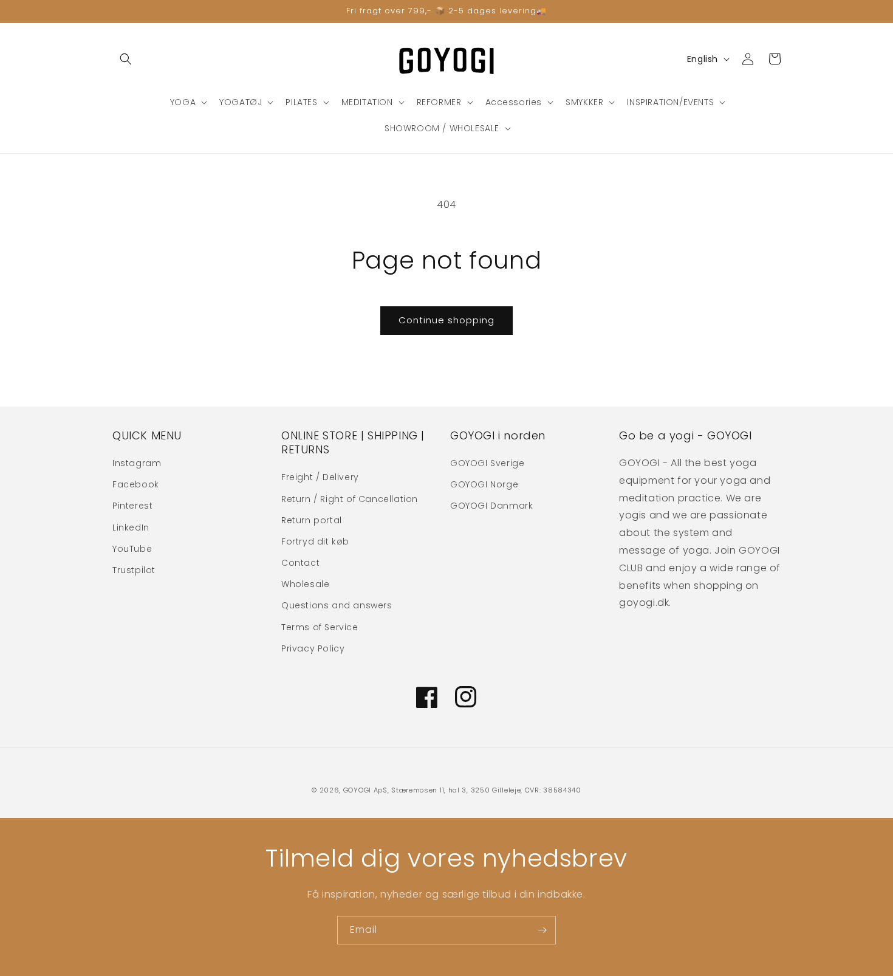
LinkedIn (130, 527)
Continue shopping (446, 320)
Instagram (136, 463)
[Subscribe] (542, 930)
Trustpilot (134, 570)
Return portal (311, 520)
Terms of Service (319, 627)
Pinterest (132, 506)
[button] (125, 59)
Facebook (135, 484)
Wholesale (305, 584)
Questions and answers (336, 605)
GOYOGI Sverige (487, 463)
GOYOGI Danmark (491, 506)
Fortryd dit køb (315, 541)
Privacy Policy (312, 648)
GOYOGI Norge (484, 484)
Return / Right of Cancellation (349, 499)
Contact (300, 563)
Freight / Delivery (320, 477)
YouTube (132, 549)
